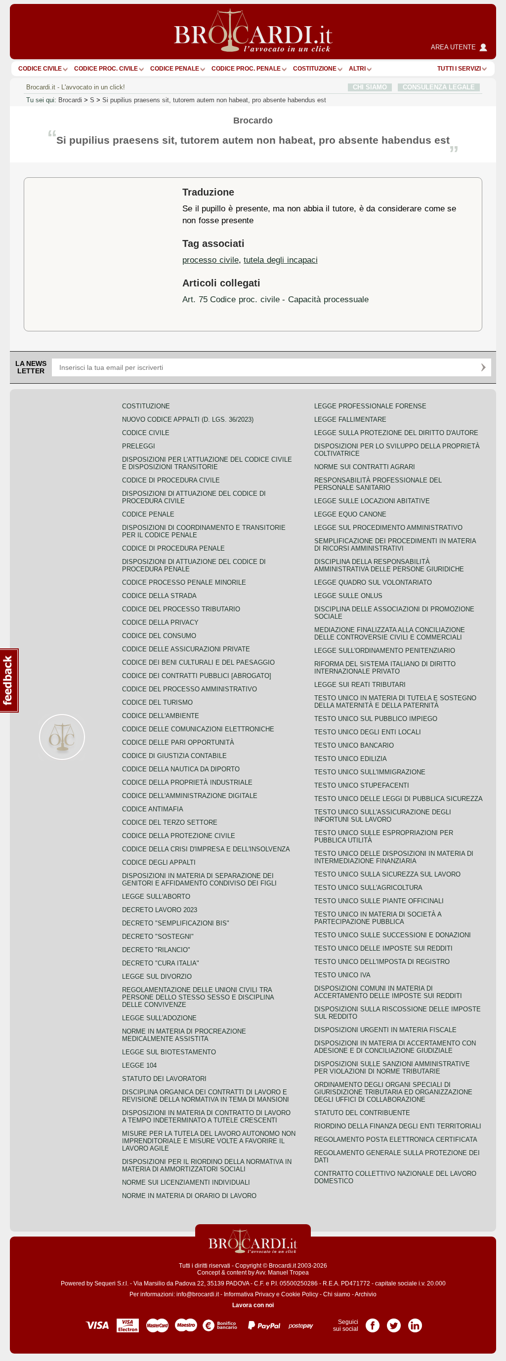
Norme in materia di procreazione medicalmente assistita (184, 1035)
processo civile (210, 260)
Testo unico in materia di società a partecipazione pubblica (377, 918)
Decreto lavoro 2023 (159, 910)
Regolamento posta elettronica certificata (395, 1139)
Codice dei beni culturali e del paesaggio (198, 662)
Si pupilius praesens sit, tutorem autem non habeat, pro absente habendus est (214, 100)
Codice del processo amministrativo (189, 689)
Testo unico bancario (354, 745)
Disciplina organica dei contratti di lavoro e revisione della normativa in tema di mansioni (205, 1095)
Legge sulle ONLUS (348, 596)
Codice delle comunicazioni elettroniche (198, 729)
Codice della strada (159, 596)
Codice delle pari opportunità (178, 742)
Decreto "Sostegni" (158, 936)
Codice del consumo (159, 636)
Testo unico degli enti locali (367, 732)
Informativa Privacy (249, 1294)
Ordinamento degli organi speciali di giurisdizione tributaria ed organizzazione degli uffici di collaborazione (393, 1092)
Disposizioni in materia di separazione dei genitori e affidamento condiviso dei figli (199, 879)
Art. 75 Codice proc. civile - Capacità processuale (275, 299)
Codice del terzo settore (169, 822)
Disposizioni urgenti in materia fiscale (385, 1030)
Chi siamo (336, 1294)
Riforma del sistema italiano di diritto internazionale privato (385, 667)
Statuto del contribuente (362, 1113)
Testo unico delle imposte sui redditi (383, 948)
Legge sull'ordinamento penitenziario (384, 650)
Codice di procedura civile (171, 480)
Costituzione (315, 68)
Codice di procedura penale (173, 548)
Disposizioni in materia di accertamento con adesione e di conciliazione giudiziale (395, 1047)
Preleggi (138, 446)
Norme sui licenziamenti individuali (186, 1182)
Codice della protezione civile (178, 836)
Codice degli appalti (159, 862)
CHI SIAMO (370, 87)
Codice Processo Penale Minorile (184, 582)
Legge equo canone (350, 514)
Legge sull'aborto (156, 896)
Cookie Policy (299, 1294)
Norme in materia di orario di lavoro (189, 1196)
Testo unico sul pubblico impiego (375, 718)
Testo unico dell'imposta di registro (382, 961)
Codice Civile (40, 68)
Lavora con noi (253, 1305)
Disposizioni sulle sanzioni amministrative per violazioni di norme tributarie (392, 1067)
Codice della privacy (160, 622)
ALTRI (357, 68)
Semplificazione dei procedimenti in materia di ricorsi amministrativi (395, 544)
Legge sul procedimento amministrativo (388, 527)
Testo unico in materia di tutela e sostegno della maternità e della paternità (395, 701)
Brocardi (70, 100)
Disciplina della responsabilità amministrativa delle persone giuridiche (389, 565)
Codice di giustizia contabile (174, 756)
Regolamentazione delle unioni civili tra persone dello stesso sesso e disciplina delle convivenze (198, 997)
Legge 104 (139, 1065)
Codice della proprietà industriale (187, 782)
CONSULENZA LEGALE (439, 87)
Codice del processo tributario (181, 609)
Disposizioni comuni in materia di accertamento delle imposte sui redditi (388, 992)
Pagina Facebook (373, 1322)
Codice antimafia (152, 809)
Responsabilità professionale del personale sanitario (378, 484)
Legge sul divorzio (157, 976)
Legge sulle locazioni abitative (372, 501)
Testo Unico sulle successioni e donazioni (392, 935)
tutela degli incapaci (280, 260)
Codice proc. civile (106, 68)
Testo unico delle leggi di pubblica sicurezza (398, 798)
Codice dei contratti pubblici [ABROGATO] (196, 676)
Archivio (366, 1294)
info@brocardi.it (197, 1294)
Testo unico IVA (342, 975)
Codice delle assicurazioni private (186, 649)
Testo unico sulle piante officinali (379, 901)
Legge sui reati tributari (360, 684)
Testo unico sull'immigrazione (369, 772)
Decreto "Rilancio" (156, 950)
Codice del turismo (157, 702)
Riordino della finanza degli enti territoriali (397, 1126)
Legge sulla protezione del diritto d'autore (396, 433)
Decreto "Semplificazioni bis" (175, 923)
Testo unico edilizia (350, 758)
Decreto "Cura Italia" (160, 963)
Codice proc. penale (246, 68)
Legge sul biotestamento (169, 1052)
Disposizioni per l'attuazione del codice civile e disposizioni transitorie (207, 463)
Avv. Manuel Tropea (282, 1272)
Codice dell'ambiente (160, 716)
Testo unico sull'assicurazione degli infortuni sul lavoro (382, 815)
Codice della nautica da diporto (181, 769)
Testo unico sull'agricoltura (368, 887)
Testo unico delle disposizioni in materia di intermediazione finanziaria (393, 857)
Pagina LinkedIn (415, 1322)
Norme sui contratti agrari (364, 467)
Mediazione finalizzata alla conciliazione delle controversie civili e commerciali (389, 633)
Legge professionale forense (370, 406)
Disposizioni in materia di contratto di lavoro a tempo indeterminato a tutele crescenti (206, 1116)
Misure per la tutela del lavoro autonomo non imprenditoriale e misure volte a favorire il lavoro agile (208, 1141)
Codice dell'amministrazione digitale (189, 796)
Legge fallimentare (350, 419)
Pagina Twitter (394, 1322)
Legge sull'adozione (159, 1018)
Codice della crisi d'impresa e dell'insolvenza (206, 849)
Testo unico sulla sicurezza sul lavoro (387, 874)
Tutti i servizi (459, 68)
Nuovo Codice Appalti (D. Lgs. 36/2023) (187, 419)
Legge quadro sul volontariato (373, 582)
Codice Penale (174, 68)
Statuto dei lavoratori (164, 1078)
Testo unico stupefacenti (361, 785)
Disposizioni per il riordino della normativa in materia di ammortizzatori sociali (207, 1165)
